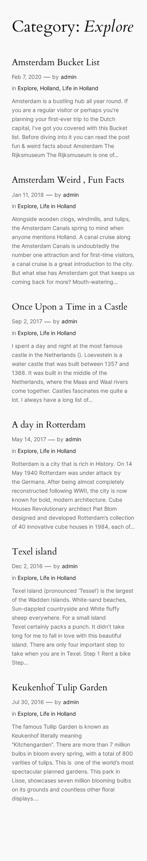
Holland (49, 88)
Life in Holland (80, 88)
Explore (27, 88)
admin (68, 76)
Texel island (34, 552)
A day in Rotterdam (48, 425)
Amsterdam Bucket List (56, 62)
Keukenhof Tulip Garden (59, 688)
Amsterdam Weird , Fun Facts (68, 180)
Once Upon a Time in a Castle (69, 307)
